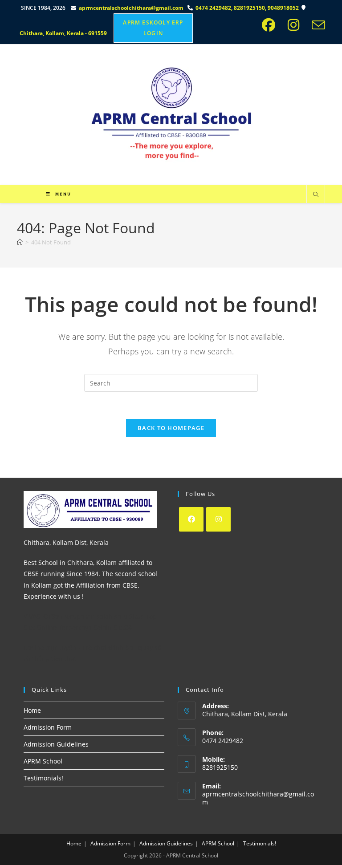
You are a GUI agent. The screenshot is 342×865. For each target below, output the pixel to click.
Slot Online (40, 627)
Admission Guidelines (56, 744)
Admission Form (48, 727)
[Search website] (315, 195)
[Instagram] (218, 519)
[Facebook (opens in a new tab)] (271, 25)
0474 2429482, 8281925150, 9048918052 (248, 8)
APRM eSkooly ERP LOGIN (153, 28)
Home (32, 710)
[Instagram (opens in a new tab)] (296, 25)
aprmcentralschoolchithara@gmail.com (131, 8)
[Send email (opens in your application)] (316, 25)
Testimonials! (43, 778)
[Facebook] (191, 519)
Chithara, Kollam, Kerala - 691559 (64, 33)
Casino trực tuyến (50, 647)
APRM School (43, 761)
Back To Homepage (171, 428)
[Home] (20, 242)
